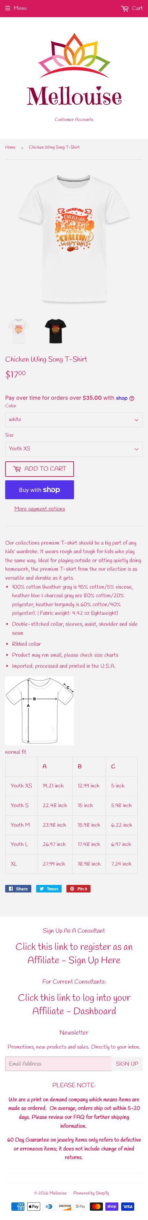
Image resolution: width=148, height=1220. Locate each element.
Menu (20, 8)
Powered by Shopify (91, 1193)
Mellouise (58, 1193)
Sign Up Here (94, 960)
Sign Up (127, 1064)
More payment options (39, 509)
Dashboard (94, 1011)
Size (9, 435)
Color (11, 406)
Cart (137, 8)
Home (10, 147)
